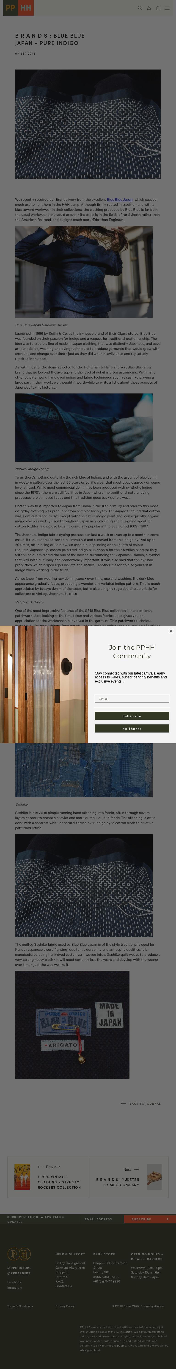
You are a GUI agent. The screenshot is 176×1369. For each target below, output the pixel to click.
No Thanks (132, 728)
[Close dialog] (171, 630)
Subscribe (132, 715)
